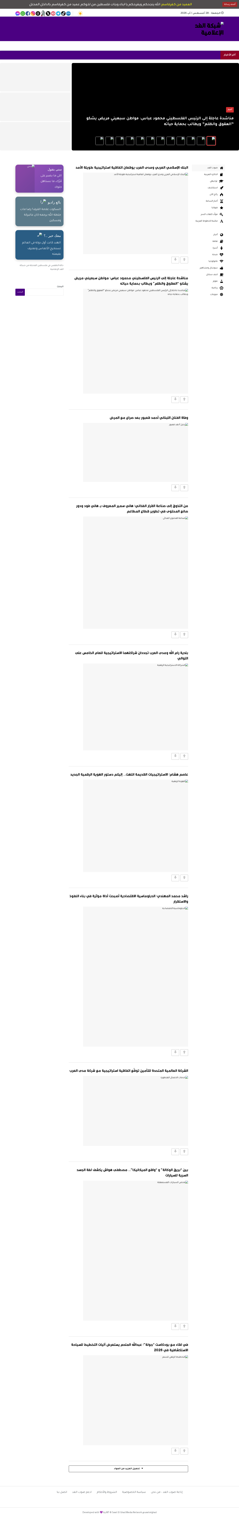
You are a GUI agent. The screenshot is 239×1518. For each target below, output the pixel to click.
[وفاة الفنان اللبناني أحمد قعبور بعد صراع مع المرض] (135, 452)
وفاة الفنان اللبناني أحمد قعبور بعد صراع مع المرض (149, 417)
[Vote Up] (184, 260)
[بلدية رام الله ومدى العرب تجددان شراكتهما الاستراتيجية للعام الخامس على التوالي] (135, 706)
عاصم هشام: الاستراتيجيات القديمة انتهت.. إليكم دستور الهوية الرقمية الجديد (129, 774)
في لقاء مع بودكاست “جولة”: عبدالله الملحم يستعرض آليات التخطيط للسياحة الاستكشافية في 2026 (129, 1347)
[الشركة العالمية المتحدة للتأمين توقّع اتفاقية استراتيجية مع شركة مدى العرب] (135, 1111)
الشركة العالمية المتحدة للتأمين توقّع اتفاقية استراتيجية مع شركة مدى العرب (128, 1070)
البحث (60, 287)
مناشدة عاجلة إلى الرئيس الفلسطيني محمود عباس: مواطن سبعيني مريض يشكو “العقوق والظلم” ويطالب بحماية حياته (131, 281)
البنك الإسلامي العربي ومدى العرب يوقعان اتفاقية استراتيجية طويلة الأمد (132, 167)
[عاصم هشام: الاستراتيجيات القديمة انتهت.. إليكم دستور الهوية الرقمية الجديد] (135, 826)
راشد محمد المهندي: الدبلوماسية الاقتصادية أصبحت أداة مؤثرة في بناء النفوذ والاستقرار (128, 899)
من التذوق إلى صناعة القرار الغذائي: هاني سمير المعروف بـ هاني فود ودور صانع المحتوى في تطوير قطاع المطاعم (132, 508)
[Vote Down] (175, 260)
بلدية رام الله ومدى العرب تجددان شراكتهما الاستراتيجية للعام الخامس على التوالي (131, 655)
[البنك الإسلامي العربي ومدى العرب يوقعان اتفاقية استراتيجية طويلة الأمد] (135, 213)
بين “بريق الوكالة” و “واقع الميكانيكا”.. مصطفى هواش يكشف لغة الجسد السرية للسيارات (132, 1172)
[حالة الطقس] (80, 13)
